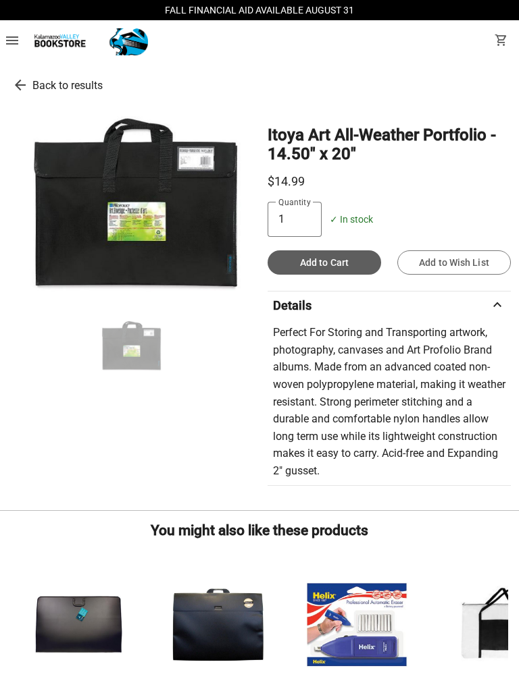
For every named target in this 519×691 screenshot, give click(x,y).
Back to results (67, 85)
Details (389, 305)
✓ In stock (351, 219)
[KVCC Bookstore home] (89, 41)
